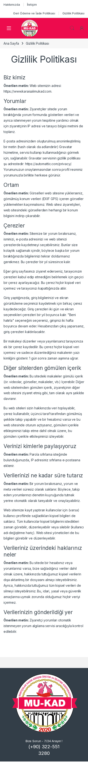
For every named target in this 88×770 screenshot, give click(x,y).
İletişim (32, 4)
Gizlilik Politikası (73, 13)
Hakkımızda (12, 4)
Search (72, 28)
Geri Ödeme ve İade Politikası (34, 13)
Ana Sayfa (11, 43)
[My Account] (81, 28)
